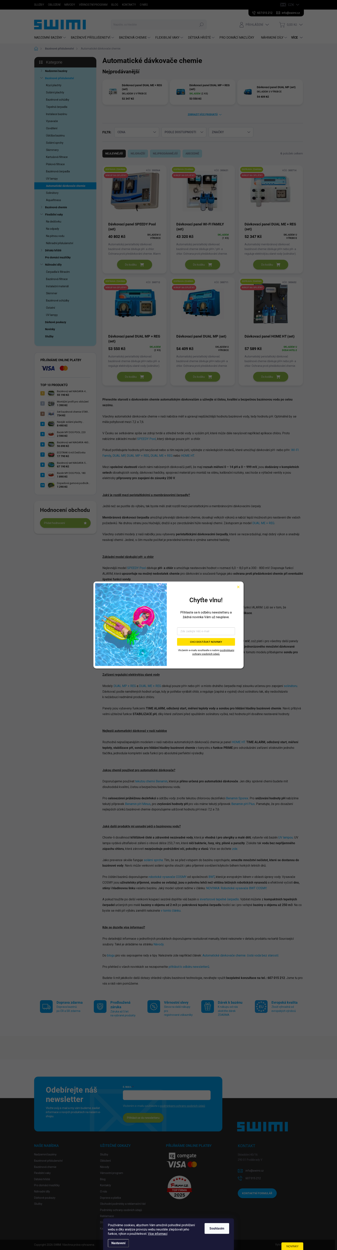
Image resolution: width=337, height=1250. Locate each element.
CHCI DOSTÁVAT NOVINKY (206, 642)
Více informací (157, 1234)
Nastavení (118, 1243)
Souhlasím (216, 1228)
